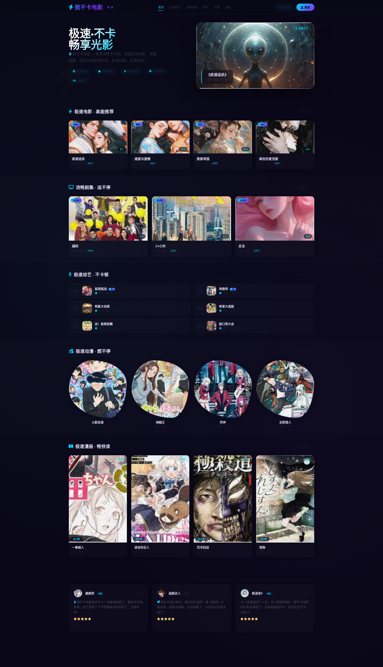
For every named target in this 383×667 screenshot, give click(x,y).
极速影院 (175, 7)
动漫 (217, 7)
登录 (307, 7)
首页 (161, 7)
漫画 (228, 7)
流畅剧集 (191, 7)
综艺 (205, 7)
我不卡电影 (94, 7)
